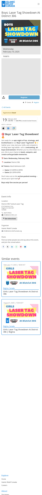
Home (3, 479)
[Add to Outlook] (8, 128)
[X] (7, 247)
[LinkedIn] (12, 247)
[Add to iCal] (3, 128)
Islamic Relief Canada (9, 482)
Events (29, 102)
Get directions (10, 219)
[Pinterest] (21, 247)
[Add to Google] (13, 128)
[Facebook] (3, 247)
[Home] (23, 102)
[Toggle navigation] (39, 4)
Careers (4, 485)
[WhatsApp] (16, 247)
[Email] (25, 247)
